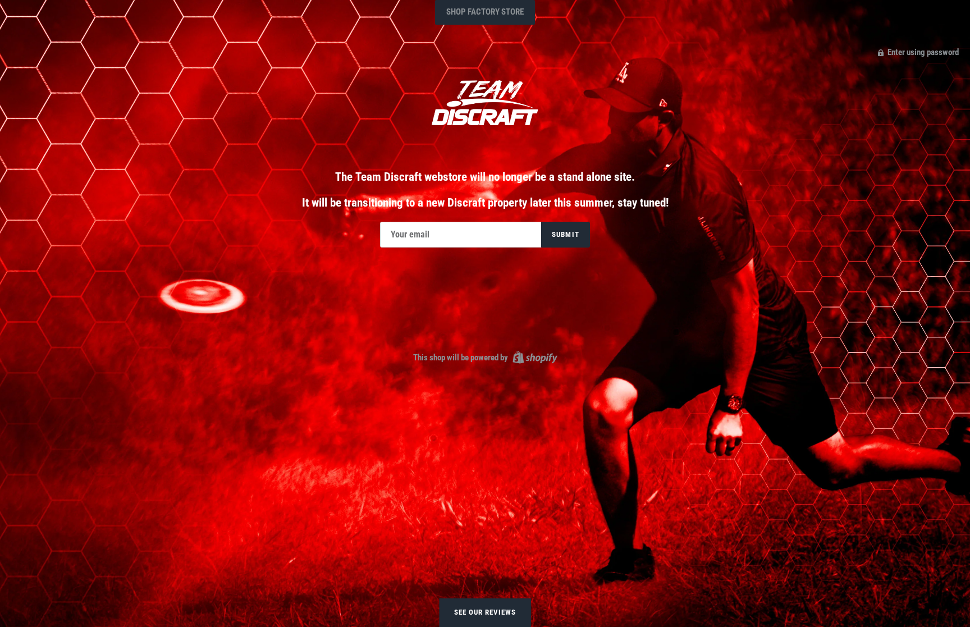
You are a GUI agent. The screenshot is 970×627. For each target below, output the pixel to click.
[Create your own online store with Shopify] (533, 357)
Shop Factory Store (485, 12)
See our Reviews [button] (485, 612)
